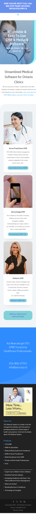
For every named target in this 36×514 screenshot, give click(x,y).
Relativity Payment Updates (14, 475)
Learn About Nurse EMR (18, 168)
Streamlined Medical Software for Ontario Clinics (19, 76)
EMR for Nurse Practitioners (14, 454)
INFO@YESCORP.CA (18, 8)
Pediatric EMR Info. (18, 300)
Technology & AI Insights (13, 490)
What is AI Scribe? (11, 484)
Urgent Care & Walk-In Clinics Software (18, 472)
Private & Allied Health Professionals (17, 460)
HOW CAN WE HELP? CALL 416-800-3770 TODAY (18, 4)
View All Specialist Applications (18, 315)
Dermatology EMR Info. (18, 234)
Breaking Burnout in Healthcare (15, 487)
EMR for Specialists (11, 447)
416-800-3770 (20, 507)
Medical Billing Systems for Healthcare (17, 450)
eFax (6, 463)
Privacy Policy (18, 510)
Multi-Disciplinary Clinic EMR (14, 457)
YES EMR (8, 444)
